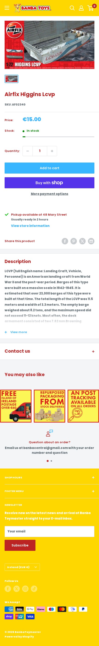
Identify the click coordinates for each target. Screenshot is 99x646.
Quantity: (12, 151)
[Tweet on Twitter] (82, 241)
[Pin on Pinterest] (73, 241)
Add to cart (49, 168)
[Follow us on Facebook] (8, 589)
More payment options (49, 194)
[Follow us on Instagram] (25, 589)
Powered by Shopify (19, 636)
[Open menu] (7, 8)
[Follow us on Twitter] (16, 589)
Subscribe (20, 545)
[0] (90, 8)
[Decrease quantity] (27, 151)
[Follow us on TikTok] (34, 589)
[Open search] (72, 8)
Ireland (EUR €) (18, 567)
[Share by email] (91, 241)
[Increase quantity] (52, 151)
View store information (30, 226)
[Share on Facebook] (65, 241)
